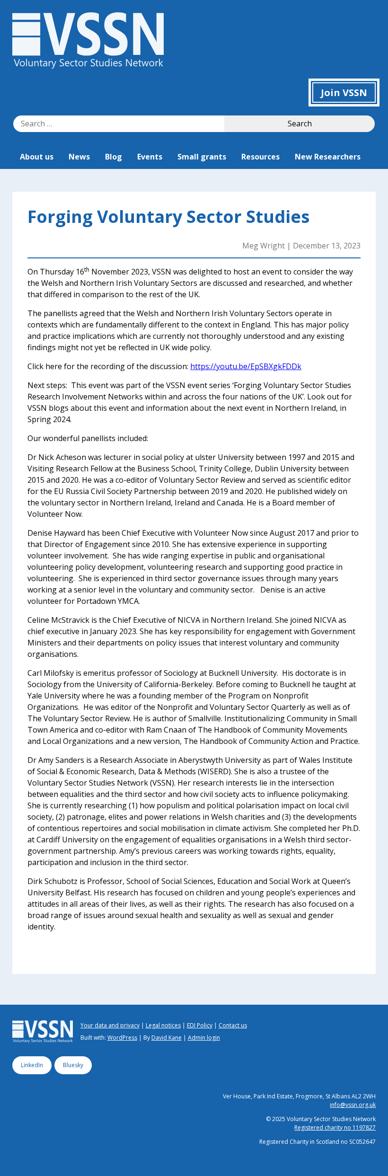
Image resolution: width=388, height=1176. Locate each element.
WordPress (122, 1038)
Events (149, 156)
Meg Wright (263, 245)
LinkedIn (32, 1065)
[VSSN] (88, 66)
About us (36, 156)
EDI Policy (199, 1025)
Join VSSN (344, 92)
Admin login (204, 1038)
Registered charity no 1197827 (335, 1127)
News (79, 156)
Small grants (201, 156)
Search (300, 123)
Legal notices (163, 1025)
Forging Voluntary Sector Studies (168, 216)
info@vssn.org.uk (353, 1105)
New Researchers (328, 156)
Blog (113, 156)
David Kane (166, 1038)
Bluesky (73, 1065)
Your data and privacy (110, 1025)
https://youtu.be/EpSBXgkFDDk (245, 366)
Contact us (233, 1025)
